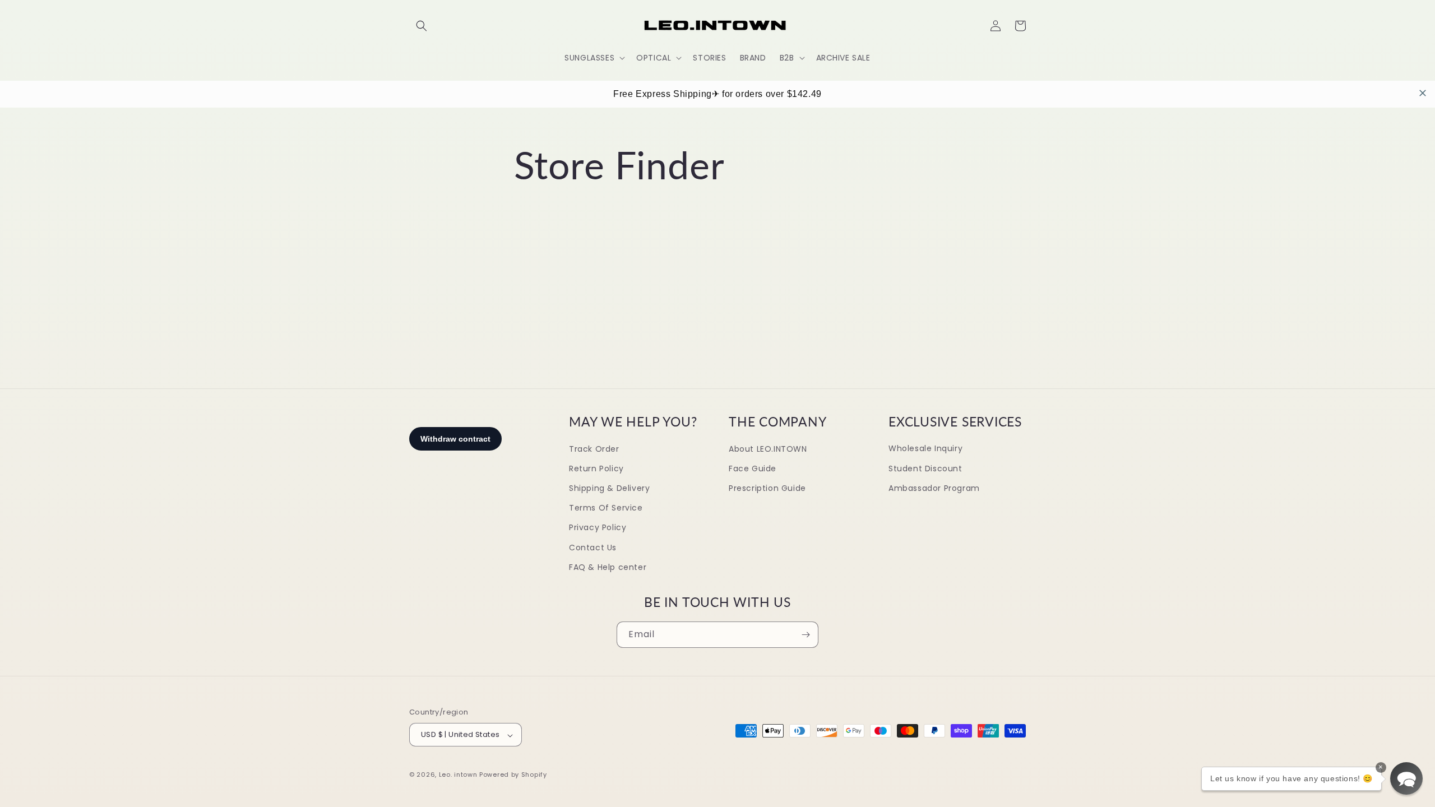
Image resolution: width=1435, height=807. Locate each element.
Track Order (594, 448)
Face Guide (752, 468)
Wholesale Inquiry (925, 448)
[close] (1423, 93)
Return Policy (596, 468)
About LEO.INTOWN (768, 448)
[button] (421, 25)
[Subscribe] (805, 635)
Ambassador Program (934, 488)
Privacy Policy (597, 528)
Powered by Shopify (513, 774)
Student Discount (925, 468)
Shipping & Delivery (609, 488)
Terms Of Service (606, 508)
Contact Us (593, 547)
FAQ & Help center (607, 567)
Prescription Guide (767, 488)
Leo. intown (458, 774)
